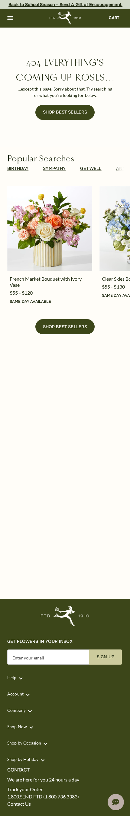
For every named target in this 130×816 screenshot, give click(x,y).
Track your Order (25, 789)
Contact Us (19, 803)
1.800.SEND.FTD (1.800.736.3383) (43, 796)
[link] (49, 228)
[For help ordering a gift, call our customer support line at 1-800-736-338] (65, 18)
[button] (10, 18)
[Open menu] (10, 18)
